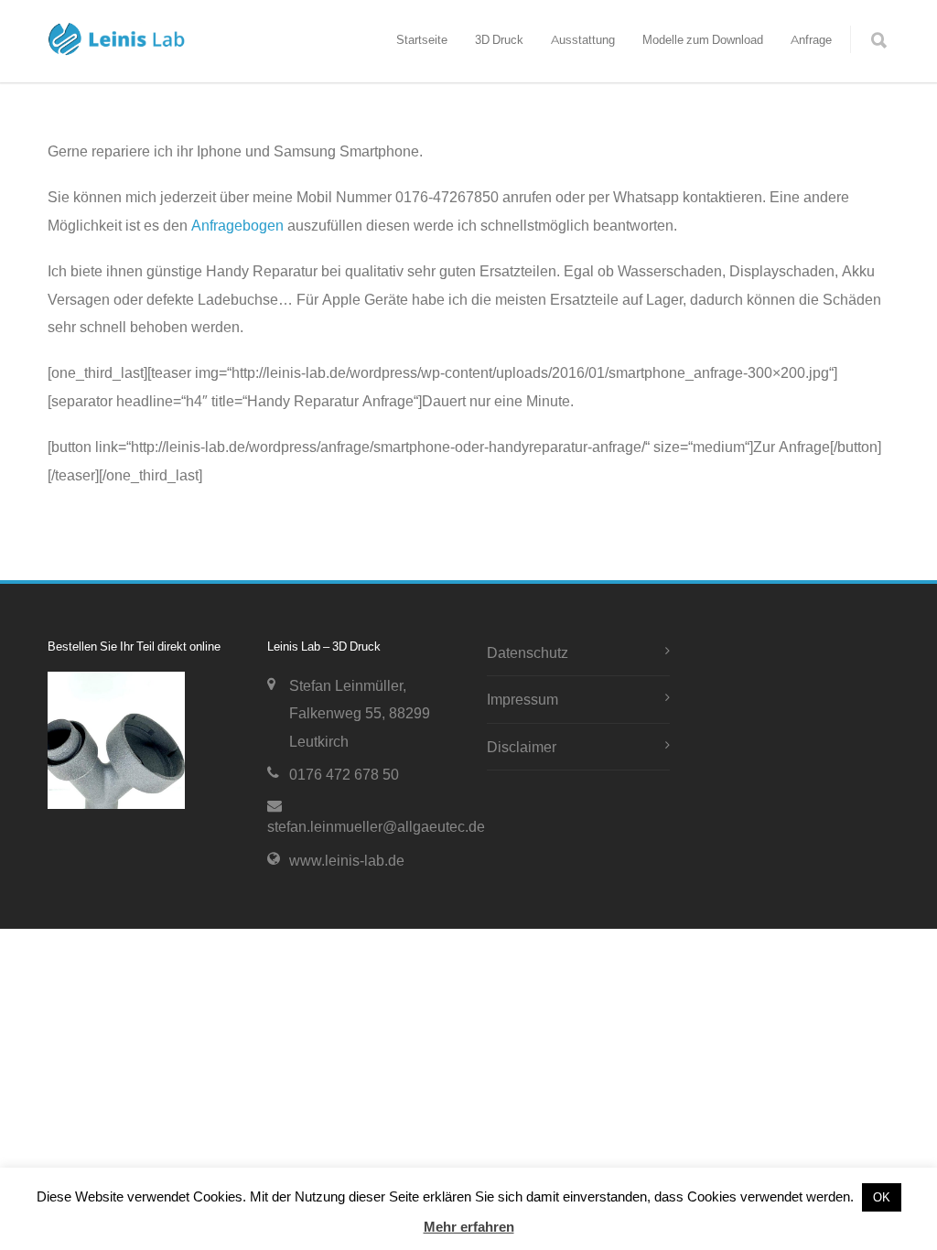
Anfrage (811, 39)
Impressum (522, 699)
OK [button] (881, 1197)
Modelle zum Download (702, 39)
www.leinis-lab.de (346, 860)
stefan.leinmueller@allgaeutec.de (376, 826)
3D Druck (499, 39)
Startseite (421, 39)
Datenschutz (527, 652)
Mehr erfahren (469, 1226)
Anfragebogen (237, 225)
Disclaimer (521, 747)
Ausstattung (583, 39)
